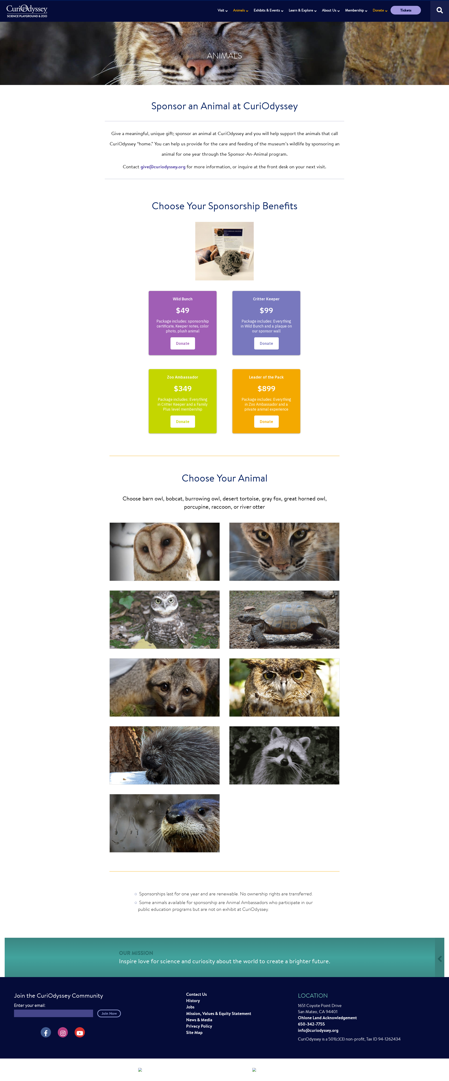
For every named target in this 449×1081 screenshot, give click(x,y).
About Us (329, 10)
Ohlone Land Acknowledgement (327, 1018)
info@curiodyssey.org (318, 1030)
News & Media (199, 1020)
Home (27, 8)
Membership (354, 10)
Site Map (194, 1032)
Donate (378, 10)
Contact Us (196, 994)
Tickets (405, 10)
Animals (239, 10)
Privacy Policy (199, 1026)
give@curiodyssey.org (163, 166)
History (193, 1001)
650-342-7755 (311, 1024)
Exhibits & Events (267, 10)
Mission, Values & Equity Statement (218, 1013)
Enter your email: (29, 1005)
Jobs (190, 1007)
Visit (221, 10)
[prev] (121, 257)
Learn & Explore (301, 10)
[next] (328, 257)
